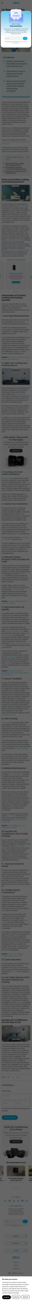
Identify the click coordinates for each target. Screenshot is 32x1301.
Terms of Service (15, 42)
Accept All (6, 1297)
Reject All (25, 1297)
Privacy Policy (23, 41)
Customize (16, 1297)
